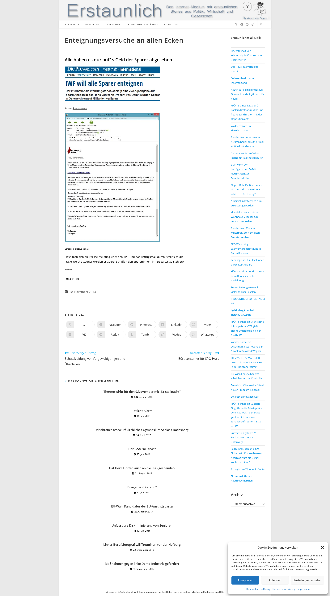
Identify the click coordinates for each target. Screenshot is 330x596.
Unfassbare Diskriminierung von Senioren (142, 525)
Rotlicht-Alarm (142, 411)
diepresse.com (80, 108)
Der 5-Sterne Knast (142, 449)
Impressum (304, 589)
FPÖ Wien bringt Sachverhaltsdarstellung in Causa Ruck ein (246, 248)
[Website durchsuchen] (261, 25)
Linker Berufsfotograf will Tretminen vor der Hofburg (142, 544)
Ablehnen (275, 580)
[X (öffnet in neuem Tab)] (236, 24)
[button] (322, 547)
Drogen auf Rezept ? (142, 487)
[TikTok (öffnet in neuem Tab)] (252, 24)
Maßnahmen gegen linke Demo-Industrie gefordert (142, 564)
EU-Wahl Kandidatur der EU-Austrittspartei (142, 506)
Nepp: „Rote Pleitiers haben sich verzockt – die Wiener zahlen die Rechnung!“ (246, 189)
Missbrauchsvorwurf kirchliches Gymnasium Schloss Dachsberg (141, 430)
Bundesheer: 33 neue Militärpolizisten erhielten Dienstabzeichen (245, 233)
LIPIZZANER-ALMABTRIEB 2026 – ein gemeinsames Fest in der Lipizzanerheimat (247, 362)
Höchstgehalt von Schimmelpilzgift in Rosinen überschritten (246, 55)
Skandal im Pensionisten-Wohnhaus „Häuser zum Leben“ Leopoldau (245, 217)
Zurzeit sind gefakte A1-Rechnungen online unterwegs (244, 437)
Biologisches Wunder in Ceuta (247, 469)
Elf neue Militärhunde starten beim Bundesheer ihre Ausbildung (247, 276)
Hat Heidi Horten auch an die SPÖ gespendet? (142, 468)
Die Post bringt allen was (245, 396)
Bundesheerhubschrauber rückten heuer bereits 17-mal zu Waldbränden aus (247, 142)
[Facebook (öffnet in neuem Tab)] (242, 24)
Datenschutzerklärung (258, 589)
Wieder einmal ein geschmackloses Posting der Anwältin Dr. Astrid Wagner (247, 346)
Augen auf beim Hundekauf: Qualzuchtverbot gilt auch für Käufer (247, 94)
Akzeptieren (245, 580)
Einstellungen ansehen (307, 580)
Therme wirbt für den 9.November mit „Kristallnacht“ (142, 392)
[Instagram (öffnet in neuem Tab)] (247, 24)
